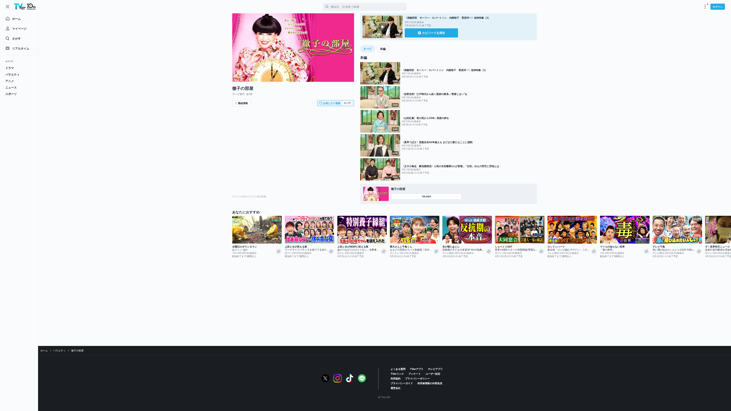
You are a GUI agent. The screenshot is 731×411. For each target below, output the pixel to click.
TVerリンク (397, 373)
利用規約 (396, 378)
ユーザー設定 (432, 373)
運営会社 (396, 387)
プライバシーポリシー (417, 378)
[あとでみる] (279, 251)
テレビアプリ (435, 368)
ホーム (44, 350)
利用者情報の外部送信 (429, 383)
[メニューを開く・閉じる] (705, 7)
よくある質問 (398, 368)
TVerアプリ (416, 368)
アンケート (415, 373)
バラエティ (59, 350)
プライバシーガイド (402, 383)
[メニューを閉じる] (8, 7)
